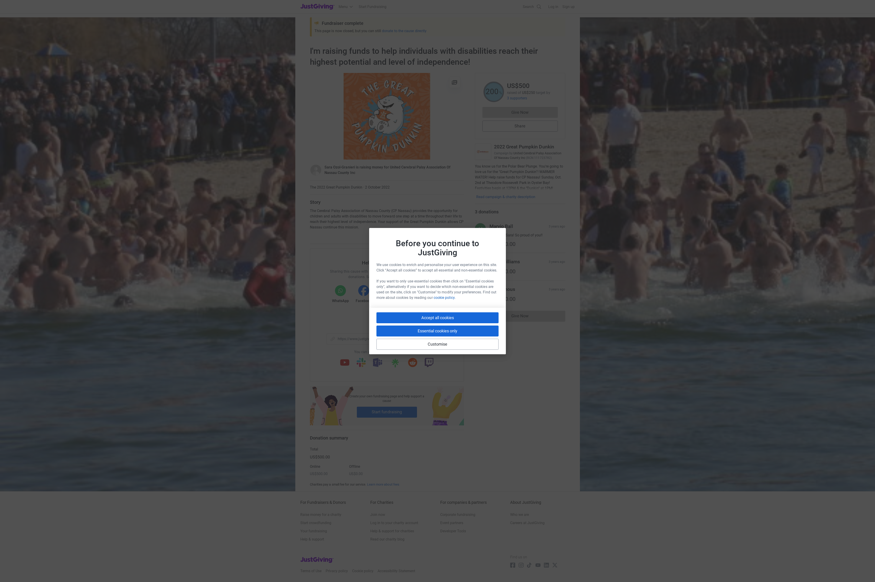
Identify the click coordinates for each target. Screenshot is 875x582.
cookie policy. (445, 297)
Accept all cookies (437, 317)
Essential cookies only (437, 331)
